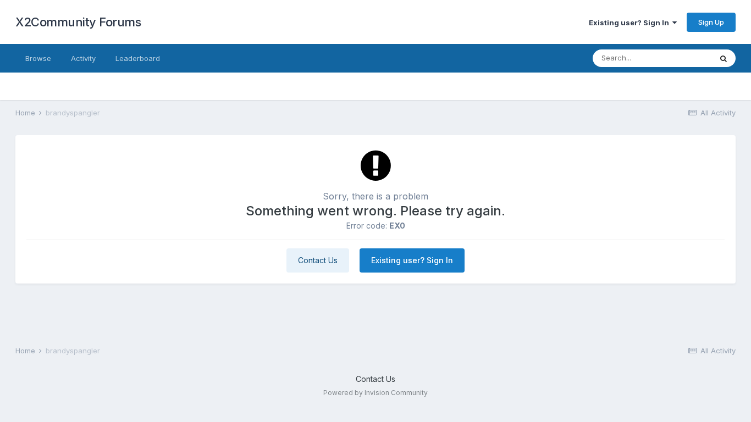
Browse (38, 58)
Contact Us (318, 260)
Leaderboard (137, 58)
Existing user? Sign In (630, 22)
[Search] (723, 58)
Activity (83, 58)
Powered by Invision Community (375, 392)
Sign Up (711, 22)
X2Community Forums (78, 22)
